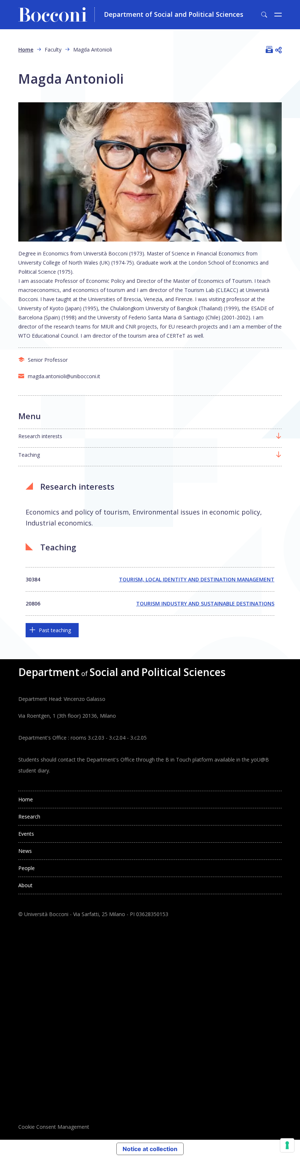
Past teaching (55, 630)
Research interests (40, 436)
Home (25, 49)
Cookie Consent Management (53, 1126)
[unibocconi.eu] (56, 14)
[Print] (269, 49)
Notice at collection (150, 1149)
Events (26, 833)
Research (29, 816)
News (25, 850)
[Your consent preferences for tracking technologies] (287, 1145)
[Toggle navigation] (278, 14)
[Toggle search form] (264, 15)
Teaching (29, 454)
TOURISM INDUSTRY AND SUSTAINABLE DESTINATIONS (205, 603)
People (26, 868)
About (25, 885)
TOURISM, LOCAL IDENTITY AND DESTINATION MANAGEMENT (196, 579)
